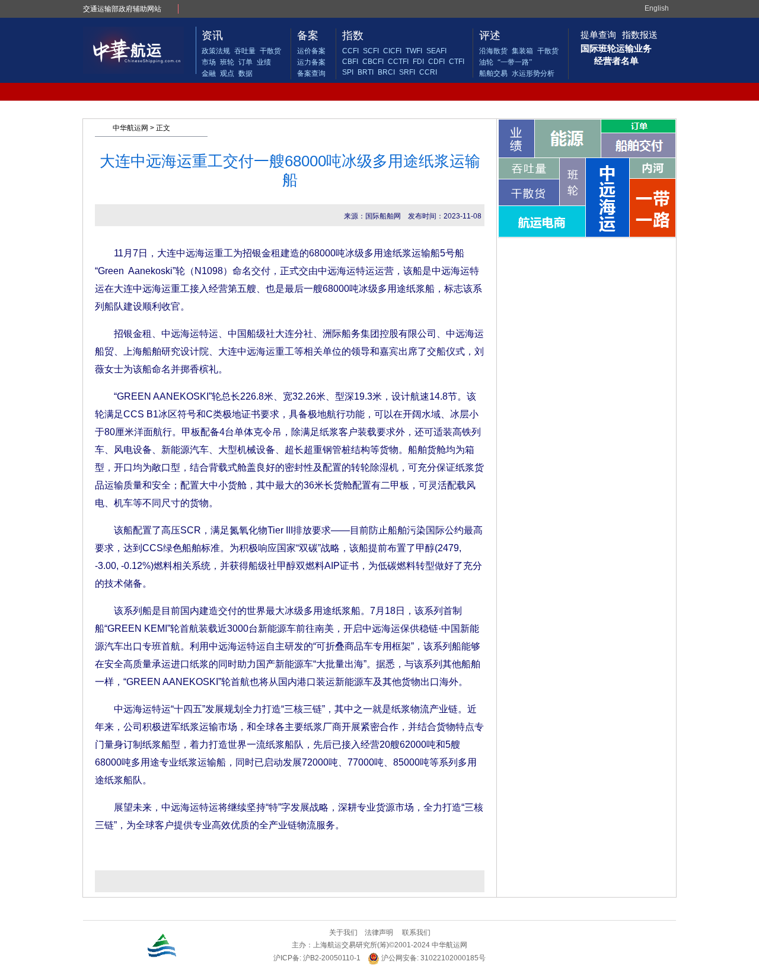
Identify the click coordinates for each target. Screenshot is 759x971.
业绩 (264, 62)
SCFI (371, 51)
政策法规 (216, 51)
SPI (347, 72)
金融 (209, 73)
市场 (209, 62)
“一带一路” (515, 62)
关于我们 (343, 932)
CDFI (436, 61)
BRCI (386, 72)
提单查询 (598, 35)
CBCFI (373, 61)
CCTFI (398, 61)
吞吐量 (245, 51)
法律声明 (379, 932)
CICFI (392, 51)
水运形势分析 (533, 73)
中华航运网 (130, 128)
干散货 (270, 51)
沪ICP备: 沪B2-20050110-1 (317, 958)
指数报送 (640, 35)
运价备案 (311, 51)
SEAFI (436, 51)
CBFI (350, 61)
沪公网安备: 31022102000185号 (433, 958)
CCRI (428, 72)
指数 (352, 35)
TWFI (414, 51)
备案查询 (311, 73)
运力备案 (311, 62)
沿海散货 (493, 51)
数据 (245, 73)
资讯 (212, 35)
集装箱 (522, 51)
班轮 (227, 62)
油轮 (486, 62)
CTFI (456, 61)
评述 (489, 35)
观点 (227, 73)
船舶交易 (493, 73)
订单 (245, 62)
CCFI (350, 51)
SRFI (407, 72)
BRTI (366, 72)
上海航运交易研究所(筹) (351, 945)
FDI (418, 61)
